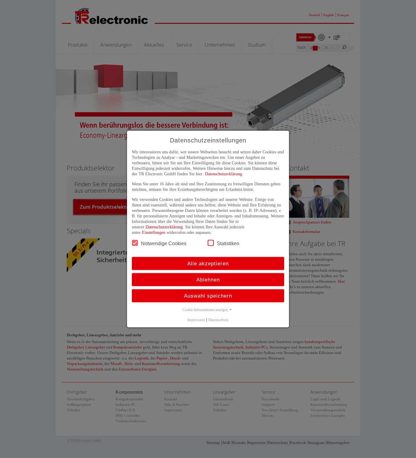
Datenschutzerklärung (223, 174)
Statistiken (228, 243)
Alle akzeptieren (208, 264)
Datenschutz (218, 319)
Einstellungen (153, 232)
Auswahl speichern (208, 296)
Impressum (196, 319)
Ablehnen (208, 280)
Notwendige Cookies (163, 243)
